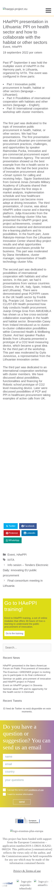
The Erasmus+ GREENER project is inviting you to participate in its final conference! (26, 673)
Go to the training (14, 633)
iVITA (10, 559)
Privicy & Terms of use (27, 870)
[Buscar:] (27, 647)
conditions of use (36, 790)
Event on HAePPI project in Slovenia (22, 685)
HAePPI (17, 46)
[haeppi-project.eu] (16, 10)
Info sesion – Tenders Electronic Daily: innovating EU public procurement (25, 570)
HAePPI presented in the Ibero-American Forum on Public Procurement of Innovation (26, 667)
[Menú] (48, 10)
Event (6, 46)
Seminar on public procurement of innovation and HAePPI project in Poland (27, 680)
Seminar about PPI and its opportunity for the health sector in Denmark (25, 690)
